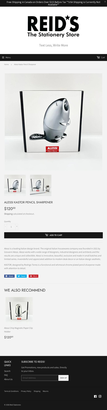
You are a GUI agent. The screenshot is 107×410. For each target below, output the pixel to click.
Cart (103, 57)
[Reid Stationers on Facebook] (95, 396)
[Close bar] (105, 1)
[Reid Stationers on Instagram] (100, 396)
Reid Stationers (15, 405)
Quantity (7, 221)
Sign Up (63, 378)
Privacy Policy (26, 391)
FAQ (6, 375)
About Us (8, 379)
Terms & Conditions (11, 391)
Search (7, 371)
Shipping (8, 213)
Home (6, 64)
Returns (45, 391)
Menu (8, 57)
